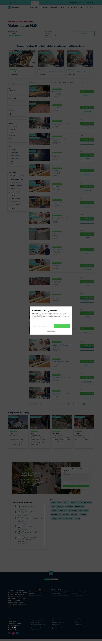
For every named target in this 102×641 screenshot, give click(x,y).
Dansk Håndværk (15, 152)
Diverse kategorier (56, 502)
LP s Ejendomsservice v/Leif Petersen (61, 377)
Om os (54, 620)
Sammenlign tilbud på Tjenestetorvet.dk (57, 628)
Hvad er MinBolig (34, 629)
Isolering (13, 135)
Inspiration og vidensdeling (36, 620)
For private (34, 2)
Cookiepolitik (55, 624)
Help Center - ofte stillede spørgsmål (39, 627)
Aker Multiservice (56, 233)
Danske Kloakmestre (15, 158)
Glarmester (13, 129)
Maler (12, 138)
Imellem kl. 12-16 (15, 192)
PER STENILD (56, 91)
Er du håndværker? (35, 622)
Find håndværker (33, 7)
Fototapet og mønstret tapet (59, 510)
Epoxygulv (54, 514)
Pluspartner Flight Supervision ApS (61, 393)
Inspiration (62, 7)
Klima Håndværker (16, 182)
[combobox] (17, 92)
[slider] (17, 101)
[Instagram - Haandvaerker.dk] (14, 633)
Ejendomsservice (68, 518)
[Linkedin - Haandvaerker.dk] (18, 633)
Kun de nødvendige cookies (40, 326)
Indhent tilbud (53, 7)
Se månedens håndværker (36, 626)
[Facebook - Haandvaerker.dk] (10, 633)
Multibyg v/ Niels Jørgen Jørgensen (61, 361)
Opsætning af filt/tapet (57, 506)
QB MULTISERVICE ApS (58, 202)
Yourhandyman (56, 107)
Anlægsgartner (14, 126)
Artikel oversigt (56, 626)
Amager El (55, 154)
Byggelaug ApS (56, 186)
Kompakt (64, 82)
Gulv (12, 132)
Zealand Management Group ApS (60, 218)
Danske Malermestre (15, 155)
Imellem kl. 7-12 (15, 188)
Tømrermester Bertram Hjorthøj (60, 139)
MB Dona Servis (56, 265)
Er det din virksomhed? (15, 35)
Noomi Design (55, 170)
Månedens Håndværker (17, 176)
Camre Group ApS (57, 281)
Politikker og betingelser (58, 622)
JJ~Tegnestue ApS (57, 249)
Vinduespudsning (56, 518)
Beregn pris (44, 7)
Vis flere (11, 140)
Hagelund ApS (55, 297)
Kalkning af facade (64, 514)
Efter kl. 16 (14, 195)
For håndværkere (44, 2)
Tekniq (12, 161)
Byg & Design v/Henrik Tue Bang (60, 123)
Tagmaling (66, 502)
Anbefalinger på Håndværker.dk (38, 624)
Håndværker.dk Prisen (17, 179)
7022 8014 (13, 627)
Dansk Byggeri (14, 149)
